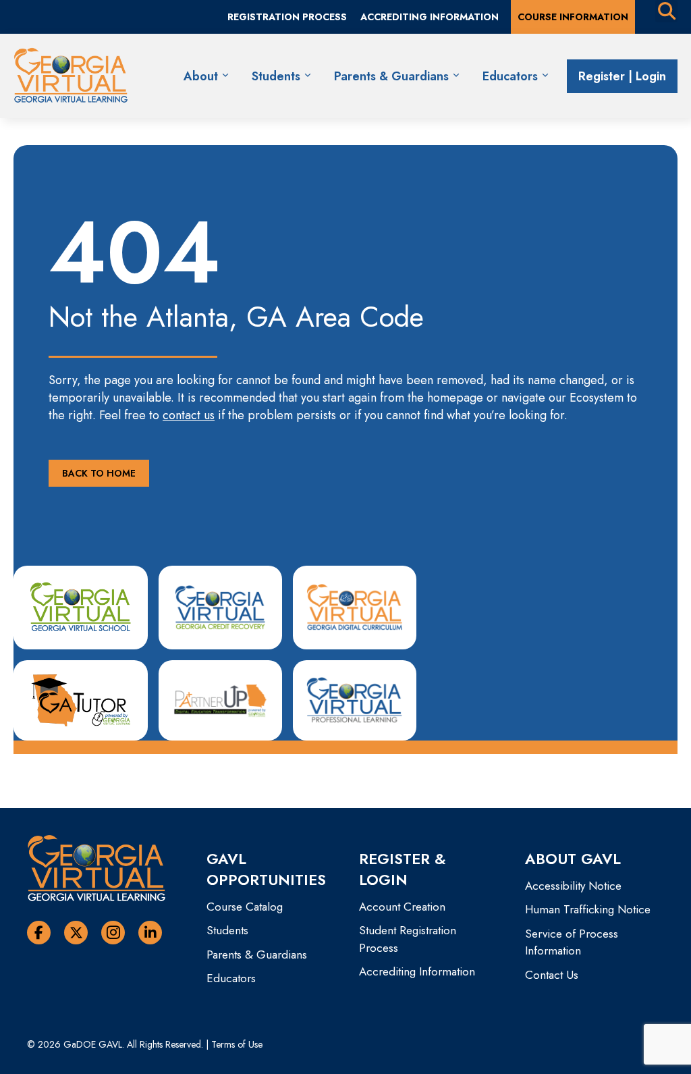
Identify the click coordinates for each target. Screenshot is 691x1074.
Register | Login (622, 76)
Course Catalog (244, 906)
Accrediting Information (417, 971)
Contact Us (551, 975)
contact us (189, 415)
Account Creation (402, 906)
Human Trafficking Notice (588, 909)
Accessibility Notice (573, 886)
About (202, 76)
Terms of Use (236, 1044)
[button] (99, 473)
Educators (511, 76)
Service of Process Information (571, 942)
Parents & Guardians (393, 76)
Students (278, 76)
